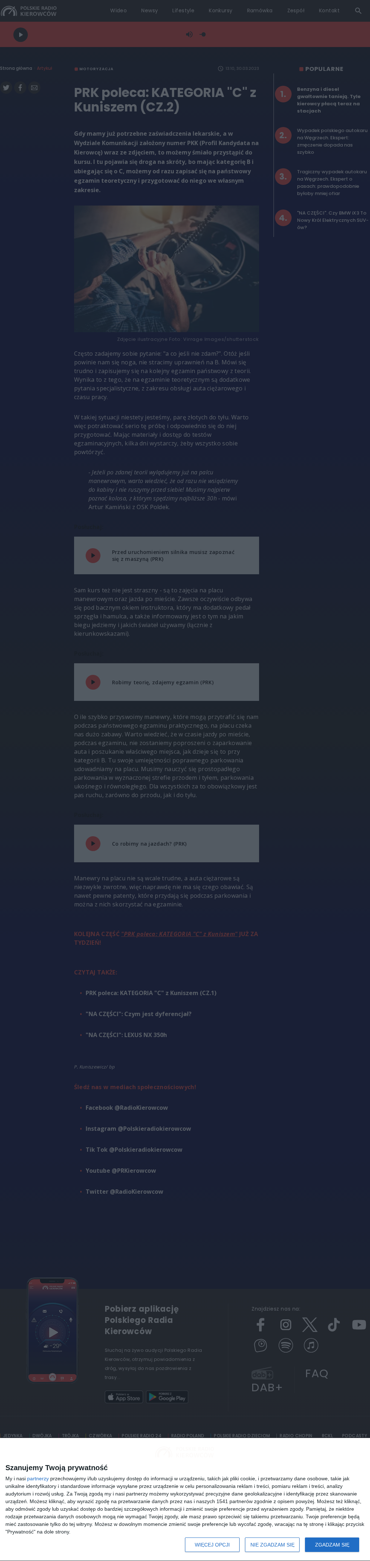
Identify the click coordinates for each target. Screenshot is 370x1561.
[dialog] (185, 1499)
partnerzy (38, 1478)
